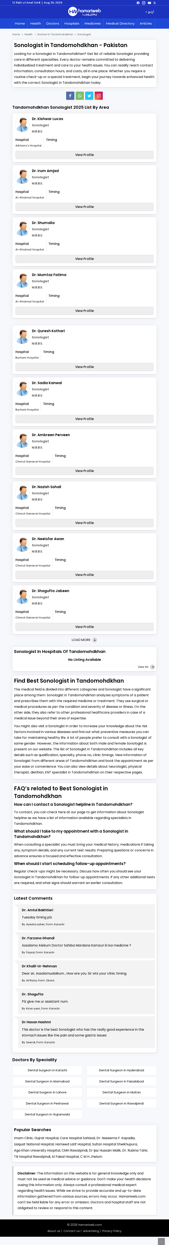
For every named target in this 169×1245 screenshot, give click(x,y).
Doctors (52, 23)
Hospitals (71, 23)
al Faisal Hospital (65, 1156)
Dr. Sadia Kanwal (47, 382)
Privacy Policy (112, 1231)
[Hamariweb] (84, 12)
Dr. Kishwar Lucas (47, 118)
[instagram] (99, 96)
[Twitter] (89, 96)
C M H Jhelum (91, 1156)
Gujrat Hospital (46, 1138)
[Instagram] (144, 3)
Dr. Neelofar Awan (48, 538)
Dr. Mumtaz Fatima (49, 274)
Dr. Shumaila (43, 222)
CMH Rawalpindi (74, 1150)
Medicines (92, 23)
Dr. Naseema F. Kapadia (115, 1138)
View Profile (84, 155)
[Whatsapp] (80, 96)
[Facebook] (70, 96)
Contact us (71, 1231)
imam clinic (23, 1138)
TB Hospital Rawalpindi (32, 1156)
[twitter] (154, 3)
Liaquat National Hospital (34, 1144)
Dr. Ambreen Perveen (51, 434)
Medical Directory (120, 23)
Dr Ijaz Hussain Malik (105, 1150)
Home (20, 23)
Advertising (91, 1231)
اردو (151, 12)
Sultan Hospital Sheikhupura (114, 1144)
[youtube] (149, 3)
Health (35, 23)
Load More (81, 639)
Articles (146, 23)
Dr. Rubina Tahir (135, 1150)
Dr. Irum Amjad (45, 170)
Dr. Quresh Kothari (48, 330)
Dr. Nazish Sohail (46, 486)
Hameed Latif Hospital (73, 1144)
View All (143, 667)
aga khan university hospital (37, 1150)
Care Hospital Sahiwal (77, 1138)
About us (53, 1231)
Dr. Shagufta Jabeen (50, 590)
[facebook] (138, 3)
